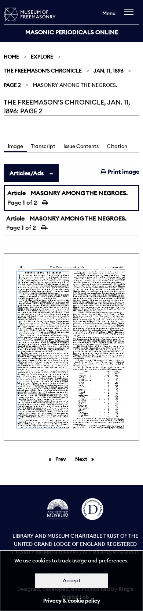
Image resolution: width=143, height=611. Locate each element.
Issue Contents (81, 146)
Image (15, 146)
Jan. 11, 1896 (109, 70)
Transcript (43, 146)
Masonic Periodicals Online (71, 32)
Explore (42, 56)
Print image (122, 171)
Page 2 (12, 85)
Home (11, 56)
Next (86, 459)
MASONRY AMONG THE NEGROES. (79, 193)
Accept (72, 580)
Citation (117, 146)
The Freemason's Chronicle (43, 70)
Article (16, 193)
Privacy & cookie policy (71, 600)
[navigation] (130, 15)
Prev (62, 459)
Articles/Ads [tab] (27, 173)
